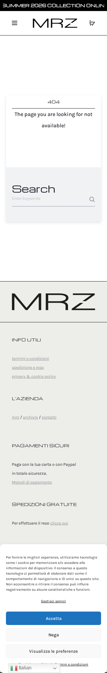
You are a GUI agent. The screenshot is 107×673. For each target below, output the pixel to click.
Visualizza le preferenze (53, 651)
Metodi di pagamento (32, 482)
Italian (25, 667)
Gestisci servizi (53, 601)
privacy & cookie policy (34, 376)
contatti (49, 417)
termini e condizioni (30, 358)
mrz (15, 417)
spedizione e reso (28, 367)
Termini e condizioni (71, 664)
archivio (30, 417)
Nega (53, 635)
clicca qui (59, 523)
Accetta (54, 618)
